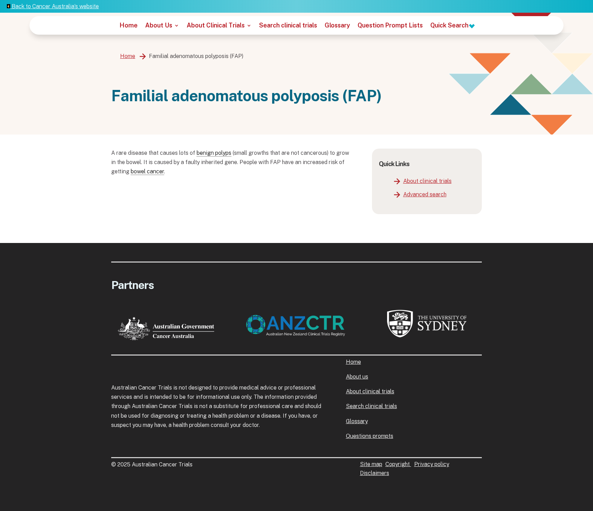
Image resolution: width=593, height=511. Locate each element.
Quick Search (450, 26)
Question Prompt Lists (390, 26)
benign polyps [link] (214, 153)
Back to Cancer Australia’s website (54, 6)
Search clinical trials (288, 26)
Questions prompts (369, 436)
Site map (371, 464)
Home (128, 26)
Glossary (337, 26)
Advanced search (424, 194)
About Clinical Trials (216, 26)
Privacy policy (431, 464)
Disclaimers (374, 473)
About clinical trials (427, 181)
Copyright (398, 464)
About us (357, 376)
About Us (158, 26)
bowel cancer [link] (147, 171)
